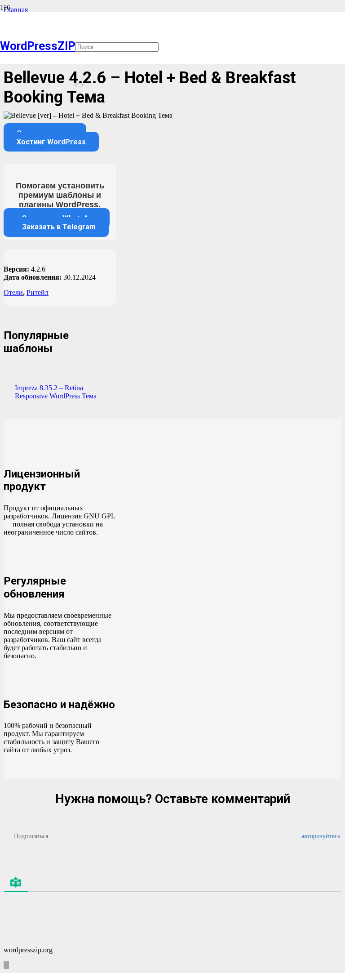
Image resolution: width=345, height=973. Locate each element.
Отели (13, 292)
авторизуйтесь (320, 836)
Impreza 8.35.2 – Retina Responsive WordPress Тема (56, 392)
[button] (79, 10)
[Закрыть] (79, 85)
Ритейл (38, 292)
